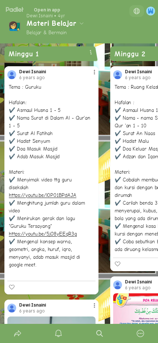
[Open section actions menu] (91, 52)
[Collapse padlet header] (81, 23)
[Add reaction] (11, 287)
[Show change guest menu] (150, 11)
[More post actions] (89, 75)
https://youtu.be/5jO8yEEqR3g (43, 234)
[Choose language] (136, 11)
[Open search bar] (99, 333)
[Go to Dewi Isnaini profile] (11, 74)
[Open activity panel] (59, 333)
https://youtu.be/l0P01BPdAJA (42, 195)
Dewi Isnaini (39, 15)
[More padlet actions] (141, 333)
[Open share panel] (17, 333)
